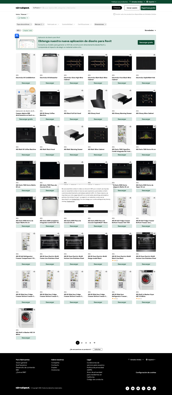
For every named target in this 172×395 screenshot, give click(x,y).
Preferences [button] (71, 201)
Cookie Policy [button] (76, 199)
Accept (86, 205)
